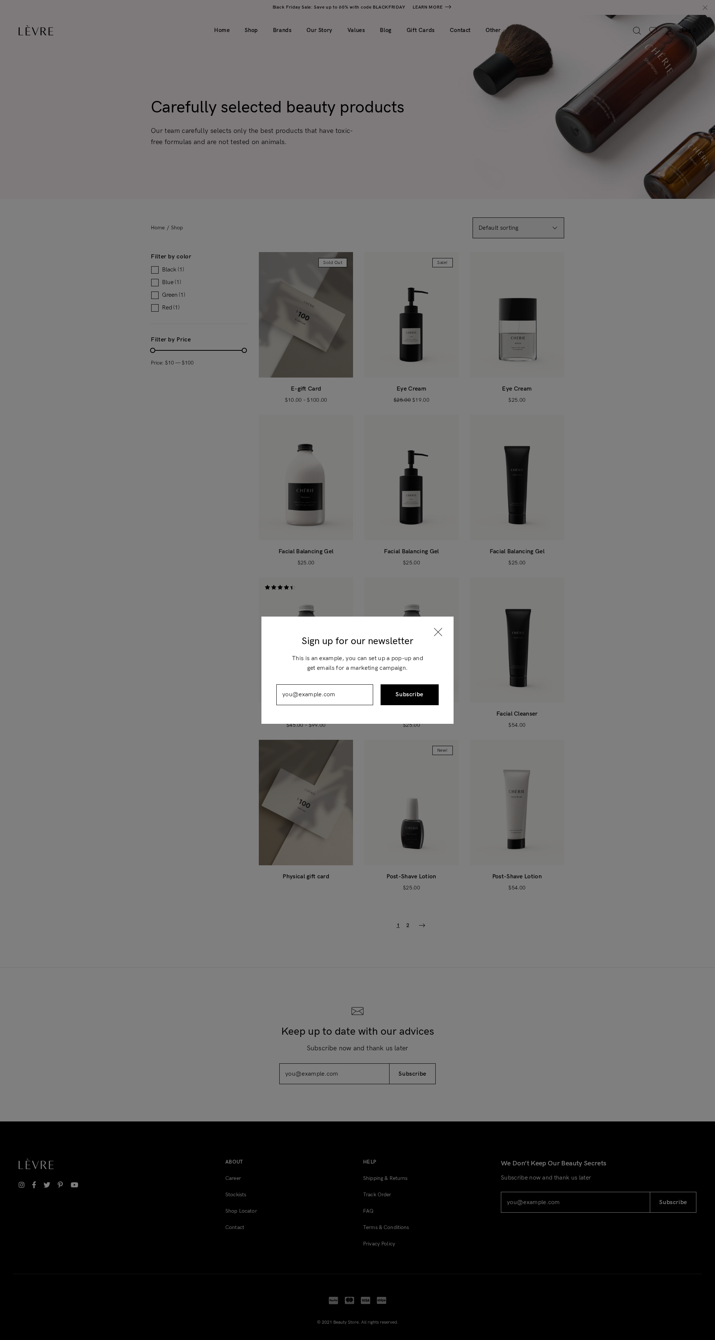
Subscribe (409, 694)
